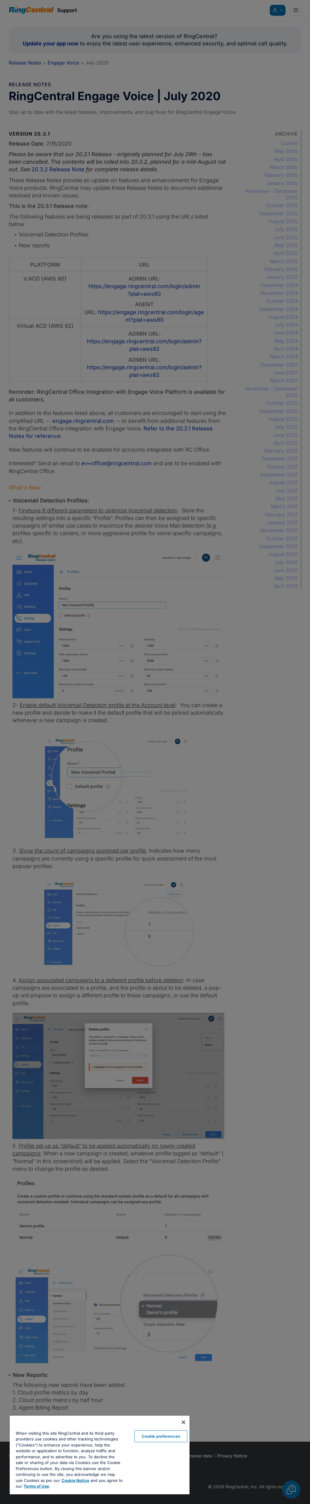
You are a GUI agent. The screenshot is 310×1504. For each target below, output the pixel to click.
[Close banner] (183, 1422)
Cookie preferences (161, 1436)
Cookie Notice (75, 1480)
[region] (100, 1455)
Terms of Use (36, 1486)
